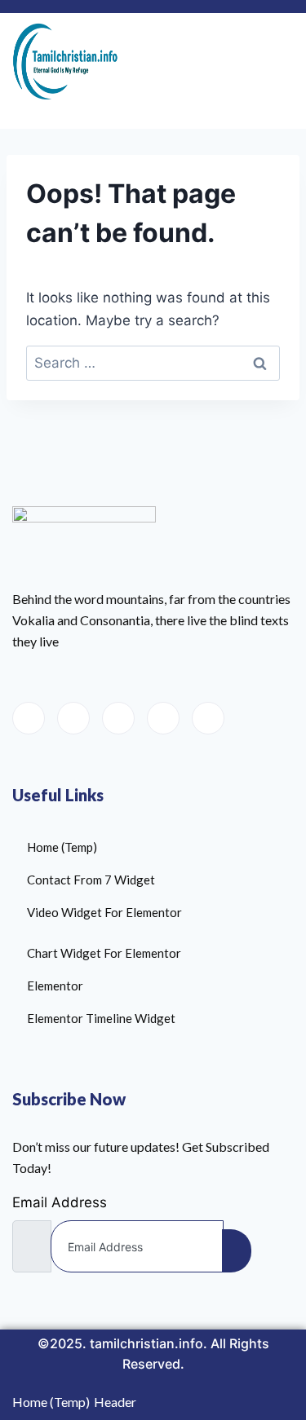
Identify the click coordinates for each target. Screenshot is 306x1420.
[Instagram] (208, 718)
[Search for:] (153, 363)
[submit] (236, 1250)
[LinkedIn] (118, 718)
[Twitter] (73, 718)
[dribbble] (163, 718)
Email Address (59, 1202)
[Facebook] (28, 718)
